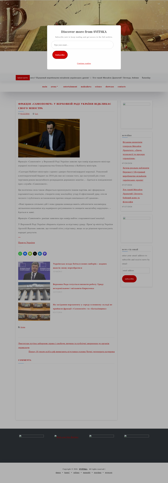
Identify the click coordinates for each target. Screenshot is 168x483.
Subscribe (60, 54)
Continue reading (84, 63)
